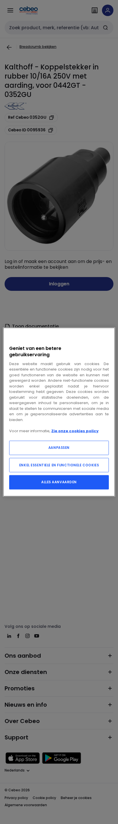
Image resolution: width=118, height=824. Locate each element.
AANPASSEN (59, 447)
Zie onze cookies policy (75, 430)
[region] (59, 412)
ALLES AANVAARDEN (59, 482)
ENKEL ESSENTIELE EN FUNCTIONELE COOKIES (59, 465)
